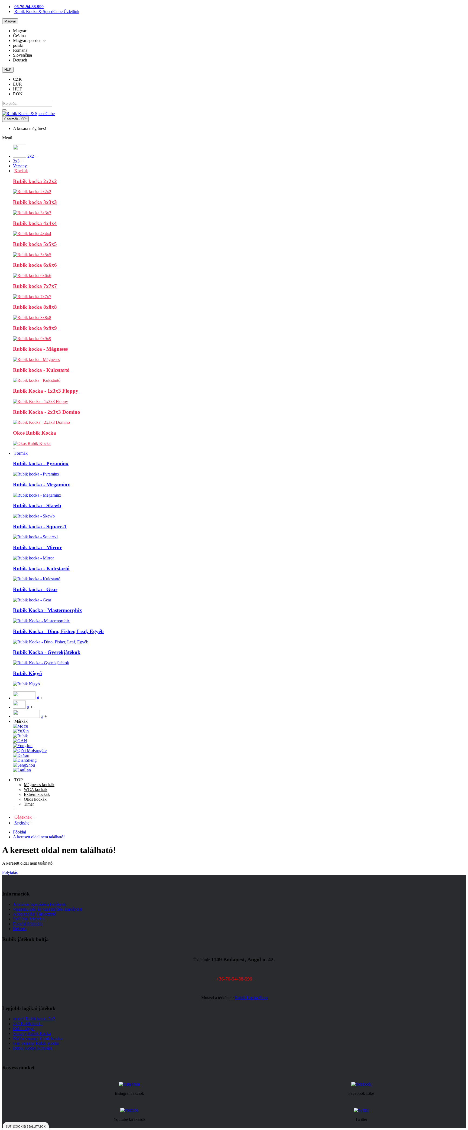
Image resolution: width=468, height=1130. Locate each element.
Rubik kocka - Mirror (37, 547)
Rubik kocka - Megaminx (41, 484)
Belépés (20, 928)
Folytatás (10, 872)
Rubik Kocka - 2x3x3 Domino (46, 412)
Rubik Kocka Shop (251, 997)
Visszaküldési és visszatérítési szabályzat (47, 909)
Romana (20, 50)
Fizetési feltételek (28, 923)
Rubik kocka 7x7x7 (35, 286)
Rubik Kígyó (27, 673)
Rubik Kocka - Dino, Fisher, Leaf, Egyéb (58, 631)
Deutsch (20, 60)
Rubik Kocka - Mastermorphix (47, 610)
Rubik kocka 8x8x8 (35, 307)
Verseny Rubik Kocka (32, 1033)
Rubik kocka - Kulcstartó (41, 370)
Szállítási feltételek (29, 919)
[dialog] (26, 1126)
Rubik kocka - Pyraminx (41, 463)
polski (18, 45)
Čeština (19, 35)
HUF (17, 89)
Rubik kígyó (23, 1028)
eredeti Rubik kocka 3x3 (34, 1019)
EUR (17, 84)
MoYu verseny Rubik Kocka (37, 1038)
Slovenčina (22, 55)
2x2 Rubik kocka (28, 1023)
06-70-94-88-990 (29, 6)
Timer (29, 804)
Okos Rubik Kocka (34, 433)
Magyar (19, 30)
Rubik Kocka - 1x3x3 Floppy (45, 391)
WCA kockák (35, 789)
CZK (17, 79)
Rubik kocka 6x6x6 (35, 265)
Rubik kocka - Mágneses (40, 349)
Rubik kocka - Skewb (37, 505)
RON (17, 94)
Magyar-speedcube (29, 40)
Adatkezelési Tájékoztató (34, 914)
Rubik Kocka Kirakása (32, 1048)
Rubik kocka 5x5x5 (35, 244)
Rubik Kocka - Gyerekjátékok (46, 652)
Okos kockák (35, 799)
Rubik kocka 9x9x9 (35, 328)
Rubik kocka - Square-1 (40, 526)
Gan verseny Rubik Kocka (36, 1043)
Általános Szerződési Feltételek (39, 904)
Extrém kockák (37, 794)
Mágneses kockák (39, 784)
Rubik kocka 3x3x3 (35, 202)
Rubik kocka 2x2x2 (35, 181)
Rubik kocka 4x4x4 (35, 223)
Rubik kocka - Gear (35, 589)
